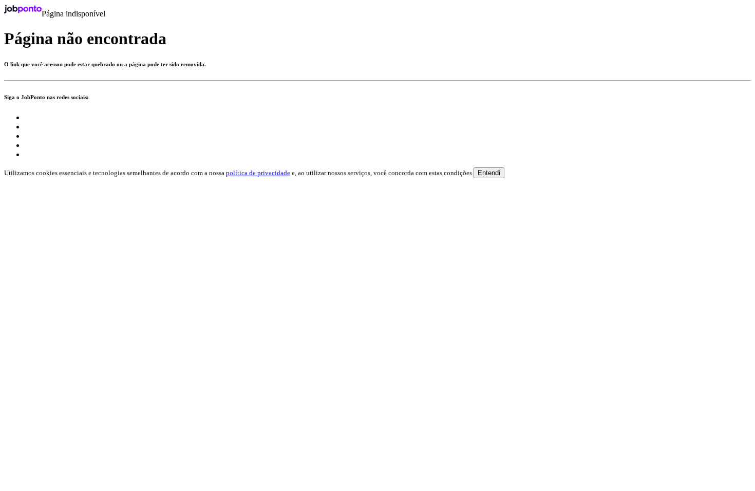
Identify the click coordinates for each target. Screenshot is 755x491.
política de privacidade (258, 173)
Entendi (489, 173)
